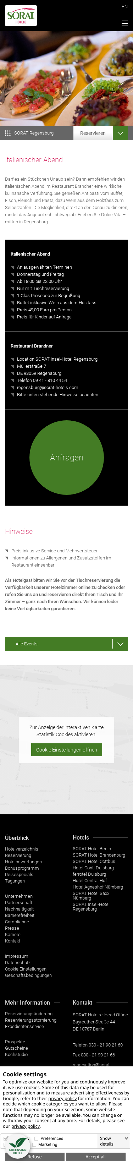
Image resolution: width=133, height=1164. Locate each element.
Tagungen (15, 881)
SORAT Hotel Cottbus (94, 861)
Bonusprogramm (22, 868)
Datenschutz (18, 962)
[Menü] (123, 24)
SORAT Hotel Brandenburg (99, 855)
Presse (12, 928)
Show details (106, 1141)
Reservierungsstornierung (30, 1020)
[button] (17, 1146)
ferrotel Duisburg (89, 874)
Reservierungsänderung (28, 1013)
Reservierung (18, 855)
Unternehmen (19, 896)
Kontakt (12, 941)
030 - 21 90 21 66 (98, 1055)
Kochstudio (16, 1054)
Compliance (17, 921)
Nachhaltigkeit (19, 909)
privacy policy (62, 1098)
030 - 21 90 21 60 (106, 1045)
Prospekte (15, 1041)
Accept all (95, 1156)
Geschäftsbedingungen (28, 975)
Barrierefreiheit (19, 915)
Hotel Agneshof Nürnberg (98, 887)
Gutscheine (16, 1048)
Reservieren (93, 133)
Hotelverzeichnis (21, 849)
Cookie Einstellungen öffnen (66, 750)
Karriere (13, 934)
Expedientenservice (24, 1026)
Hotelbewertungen (23, 861)
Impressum (16, 956)
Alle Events (27, 643)
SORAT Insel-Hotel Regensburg (91, 906)
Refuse (34, 1156)
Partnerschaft (18, 902)
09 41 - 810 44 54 (50, 380)
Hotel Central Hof (90, 880)
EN (125, 6)
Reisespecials (19, 874)
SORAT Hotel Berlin (92, 848)
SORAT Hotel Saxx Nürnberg (91, 895)
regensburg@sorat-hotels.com (47, 387)
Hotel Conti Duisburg (93, 867)
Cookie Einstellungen (25, 969)
